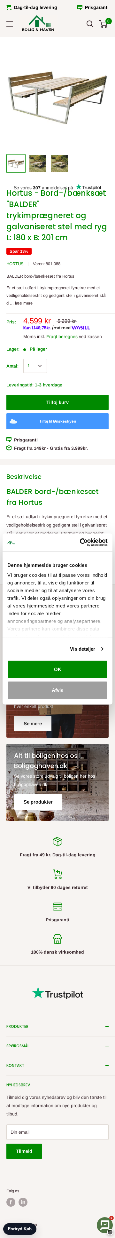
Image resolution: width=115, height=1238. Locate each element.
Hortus (15, 263)
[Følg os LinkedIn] (23, 1202)
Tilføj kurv (57, 402)
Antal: (12, 366)
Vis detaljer (82, 649)
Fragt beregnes (62, 336)
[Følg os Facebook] (10, 1202)
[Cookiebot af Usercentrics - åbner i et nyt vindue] (81, 542)
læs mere (24, 303)
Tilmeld (24, 1151)
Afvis (57, 690)
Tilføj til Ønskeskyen (57, 421)
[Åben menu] (9, 24)
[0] (103, 24)
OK (57, 669)
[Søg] (90, 24)
